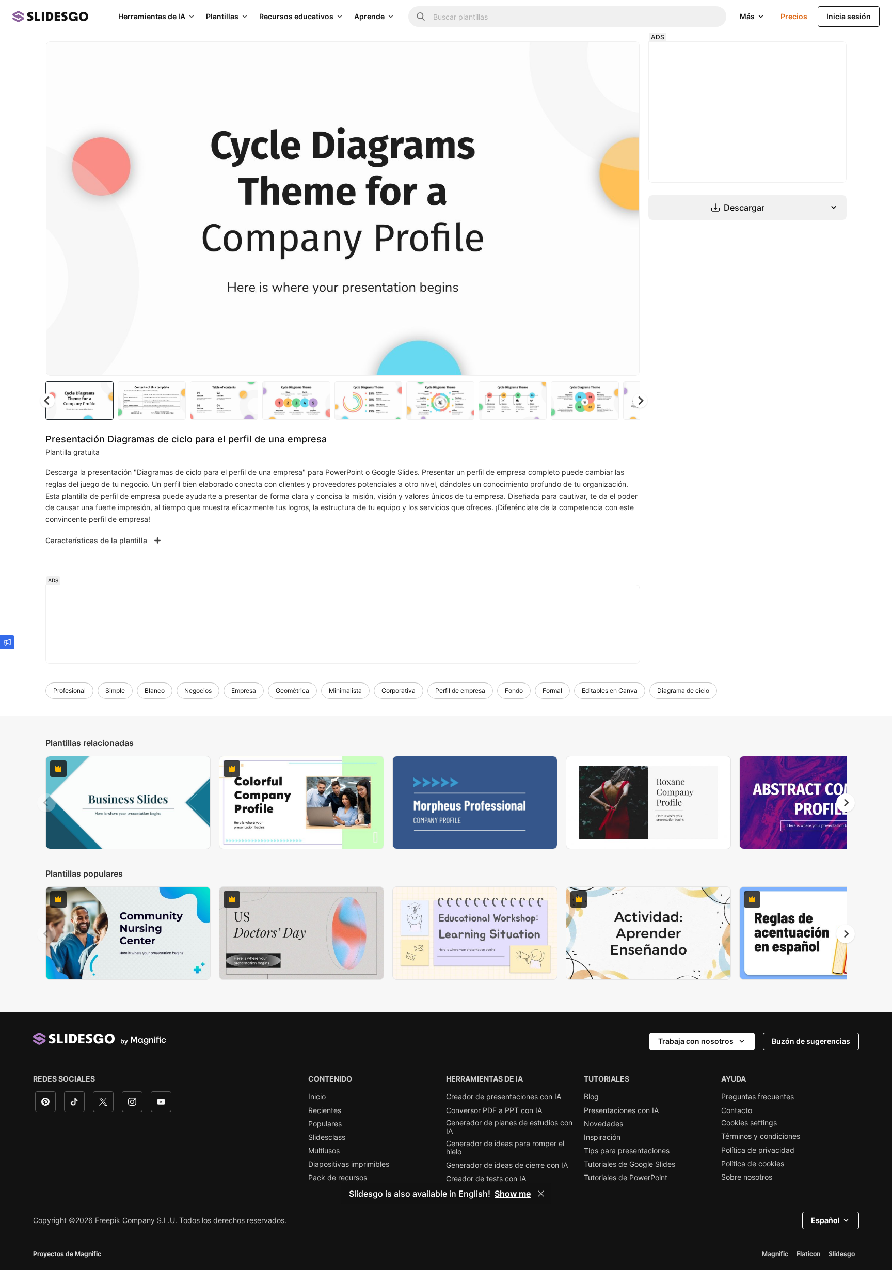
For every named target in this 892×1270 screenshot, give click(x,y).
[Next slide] (624, 208)
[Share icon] (622, 57)
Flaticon (808, 1254)
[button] (640, 400)
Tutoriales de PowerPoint (625, 1177)
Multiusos (324, 1151)
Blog (591, 1096)
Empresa (243, 690)
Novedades (603, 1124)
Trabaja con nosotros (696, 1041)
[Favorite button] (595, 57)
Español (825, 1220)
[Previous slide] (46, 802)
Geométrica (292, 690)
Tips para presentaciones (627, 1151)
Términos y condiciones (760, 1136)
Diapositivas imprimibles (348, 1164)
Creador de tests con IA (486, 1178)
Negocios (198, 690)
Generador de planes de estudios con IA (509, 1127)
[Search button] (420, 16)
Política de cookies (752, 1164)
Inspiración (602, 1137)
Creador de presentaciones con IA (503, 1096)
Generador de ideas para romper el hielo (505, 1147)
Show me (513, 1193)
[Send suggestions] (7, 642)
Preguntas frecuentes (757, 1096)
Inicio (317, 1096)
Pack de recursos (337, 1177)
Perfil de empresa (460, 690)
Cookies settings (749, 1123)
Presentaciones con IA (621, 1110)
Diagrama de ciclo (683, 690)
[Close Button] (541, 1193)
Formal (552, 690)
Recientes (324, 1110)
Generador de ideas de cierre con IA (507, 1165)
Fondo (514, 690)
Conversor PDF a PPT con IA (494, 1110)
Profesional (69, 690)
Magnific (775, 1254)
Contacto (736, 1110)
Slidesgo (842, 1254)
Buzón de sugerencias (811, 1041)
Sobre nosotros (746, 1177)
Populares (325, 1124)
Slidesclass (326, 1137)
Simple (115, 690)
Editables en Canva (610, 690)
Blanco (155, 690)
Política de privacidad (757, 1150)
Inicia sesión (848, 16)
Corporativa (398, 690)
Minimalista (345, 690)
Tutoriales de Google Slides (629, 1164)
